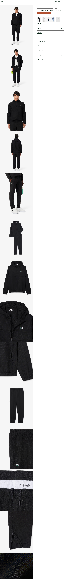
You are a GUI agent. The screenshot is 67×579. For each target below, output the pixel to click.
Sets (56, 8)
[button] (59, 1)
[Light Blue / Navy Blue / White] (53, 19)
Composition (42, 46)
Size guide (39, 32)
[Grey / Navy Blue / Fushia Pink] (44, 19)
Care (39, 55)
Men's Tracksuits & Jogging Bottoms (45, 8)
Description (41, 41)
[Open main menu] (65, 1)
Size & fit (40, 50)
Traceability (41, 60)
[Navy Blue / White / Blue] (48, 19)
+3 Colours (58, 19)
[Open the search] (61, 1)
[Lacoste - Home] (2, 1)
